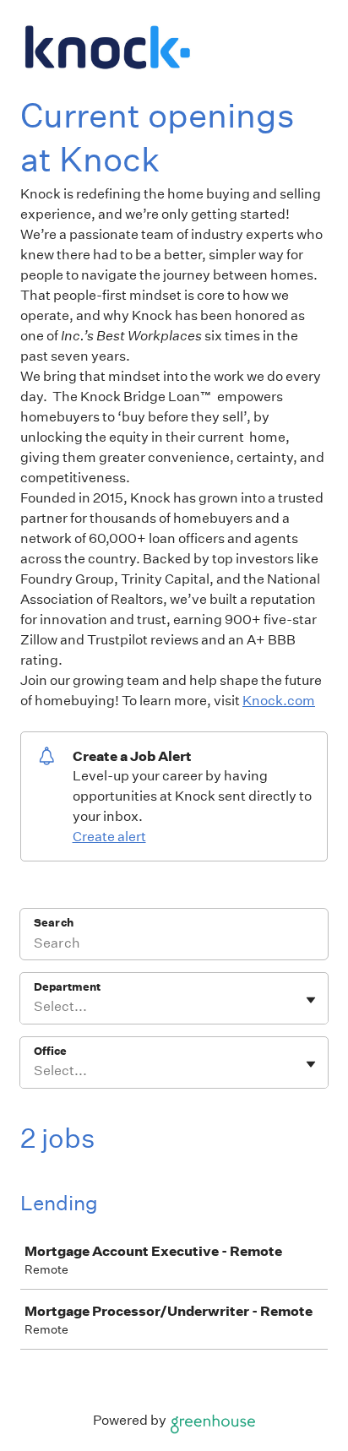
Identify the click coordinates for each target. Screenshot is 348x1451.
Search (53, 923)
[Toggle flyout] (311, 1000)
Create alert (109, 837)
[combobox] (35, 1006)
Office (50, 1051)
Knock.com (278, 701)
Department (67, 987)
